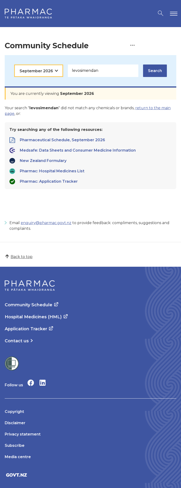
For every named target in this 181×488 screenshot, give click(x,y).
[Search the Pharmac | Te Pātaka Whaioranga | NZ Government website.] (160, 13)
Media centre (18, 457)
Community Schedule (28, 304)
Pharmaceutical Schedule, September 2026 (62, 140)
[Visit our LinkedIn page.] (42, 383)
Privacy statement (23, 434)
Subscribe (15, 445)
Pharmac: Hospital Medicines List (52, 171)
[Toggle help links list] (132, 45)
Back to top (22, 256)
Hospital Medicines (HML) (33, 316)
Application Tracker (26, 328)
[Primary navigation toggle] (172, 13)
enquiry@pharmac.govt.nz (46, 223)
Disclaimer (15, 423)
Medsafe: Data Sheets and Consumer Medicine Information (78, 150)
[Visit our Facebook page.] (31, 383)
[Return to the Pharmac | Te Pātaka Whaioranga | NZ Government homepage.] (28, 13)
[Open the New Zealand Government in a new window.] (90, 475)
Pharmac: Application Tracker (49, 181)
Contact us (17, 340)
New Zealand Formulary (43, 160)
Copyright (14, 411)
